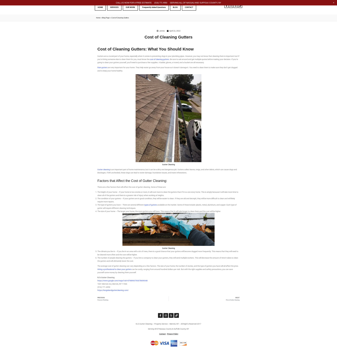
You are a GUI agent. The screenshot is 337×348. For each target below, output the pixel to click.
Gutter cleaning (103, 169)
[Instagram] (231, 6)
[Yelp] (236, 6)
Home (98, 18)
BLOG (175, 7)
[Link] (240, 6)
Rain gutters (102, 67)
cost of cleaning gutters (159, 59)
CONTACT (189, 7)
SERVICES (114, 7)
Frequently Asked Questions (154, 7)
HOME (100, 7)
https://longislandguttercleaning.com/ (113, 290)
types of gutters (150, 205)
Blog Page (106, 18)
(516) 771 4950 (160, 3)
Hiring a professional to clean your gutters (114, 269)
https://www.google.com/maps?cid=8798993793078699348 (122, 281)
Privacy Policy (172, 334)
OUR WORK (130, 7)
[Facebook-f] (226, 6)
